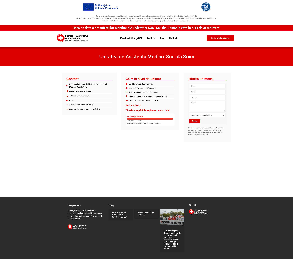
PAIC (149, 38)
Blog (162, 38)
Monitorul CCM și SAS (131, 38)
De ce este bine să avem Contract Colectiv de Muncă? (119, 214)
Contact (173, 38)
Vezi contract (133, 105)
